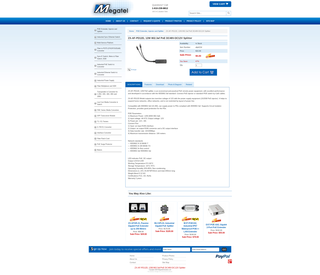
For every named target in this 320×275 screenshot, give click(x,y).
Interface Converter (104, 133)
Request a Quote (152, 21)
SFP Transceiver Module (106, 116)
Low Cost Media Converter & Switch (107, 103)
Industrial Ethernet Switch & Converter (107, 73)
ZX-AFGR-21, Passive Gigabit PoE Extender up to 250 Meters (138, 226)
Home (108, 21)
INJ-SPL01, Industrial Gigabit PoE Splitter (164, 224)
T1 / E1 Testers (102, 121)
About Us (120, 21)
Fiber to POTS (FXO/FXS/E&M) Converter (108, 49)
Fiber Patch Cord (103, 138)
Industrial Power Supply (105, 80)
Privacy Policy (194, 21)
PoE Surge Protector (104, 144)
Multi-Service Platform (105, 43)
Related (189, 84)
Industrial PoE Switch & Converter (105, 66)
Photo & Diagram (175, 84)
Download (160, 84)
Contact (134, 21)
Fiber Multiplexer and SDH (106, 86)
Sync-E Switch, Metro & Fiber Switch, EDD (108, 57)
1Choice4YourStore (166, 271)
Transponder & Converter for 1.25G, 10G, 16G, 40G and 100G (107, 94)
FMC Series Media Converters (108, 110)
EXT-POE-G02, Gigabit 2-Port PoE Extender (216, 226)
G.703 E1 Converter (104, 127)
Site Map (210, 21)
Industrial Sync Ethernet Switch (108, 37)
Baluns (99, 150)
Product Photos (173, 21)
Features (148, 84)
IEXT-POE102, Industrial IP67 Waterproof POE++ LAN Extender (190, 227)
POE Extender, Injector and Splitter (107, 30)
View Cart (219, 4)
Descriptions (133, 84)
